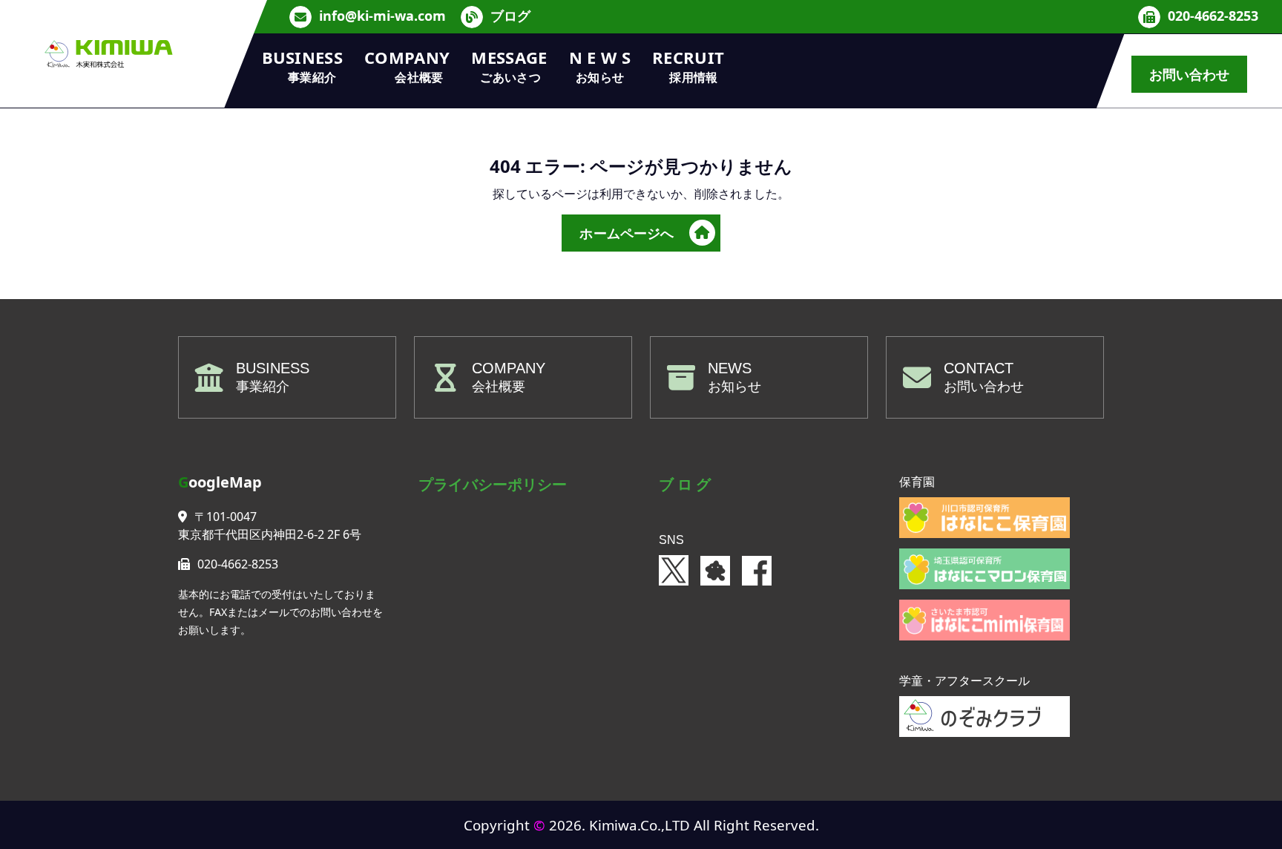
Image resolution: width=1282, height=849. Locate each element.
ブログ (510, 16)
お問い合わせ (1189, 74)
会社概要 (498, 386)
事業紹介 (262, 386)
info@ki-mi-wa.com (382, 16)
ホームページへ (626, 233)
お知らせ (734, 386)
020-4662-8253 (1213, 16)
